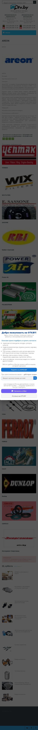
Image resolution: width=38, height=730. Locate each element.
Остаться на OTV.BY (19, 396)
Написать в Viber (20, 391)
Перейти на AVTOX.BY (19, 370)
